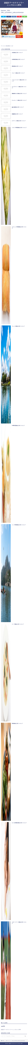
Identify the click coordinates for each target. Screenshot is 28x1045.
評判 (4, 1026)
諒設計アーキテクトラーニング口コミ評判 (11, 1029)
